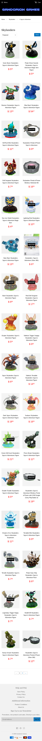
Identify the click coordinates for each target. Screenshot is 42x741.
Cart (39, 2)
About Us (21, 707)
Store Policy (21, 692)
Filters (37, 34)
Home (3, 19)
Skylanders (12, 19)
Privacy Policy (21, 694)
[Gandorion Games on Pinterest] (21, 728)
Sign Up (37, 719)
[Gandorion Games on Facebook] (17, 728)
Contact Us (21, 697)
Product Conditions (21, 704)
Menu (6, 2)
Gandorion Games (22, 734)
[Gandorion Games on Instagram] (24, 728)
